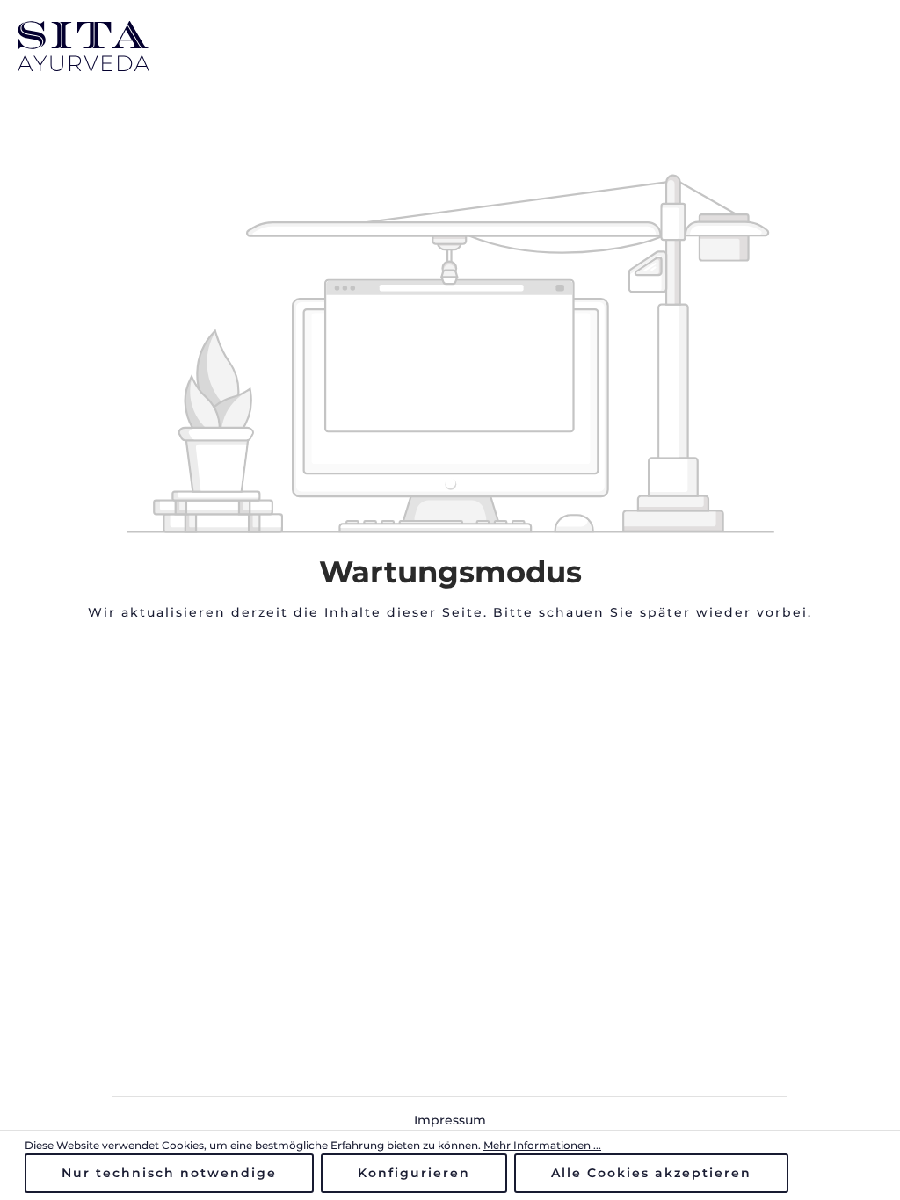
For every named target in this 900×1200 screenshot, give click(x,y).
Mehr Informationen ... (542, 1145)
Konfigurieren (414, 1173)
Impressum (450, 1120)
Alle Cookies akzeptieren (651, 1173)
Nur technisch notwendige (169, 1173)
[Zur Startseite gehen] (83, 46)
